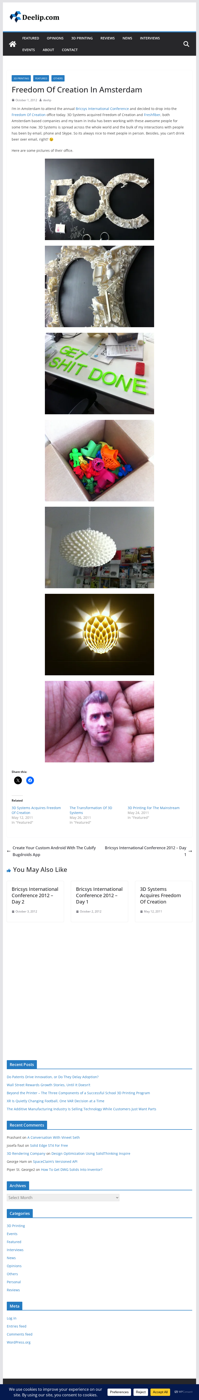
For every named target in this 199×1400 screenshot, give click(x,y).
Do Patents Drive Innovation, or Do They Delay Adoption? (53, 1077)
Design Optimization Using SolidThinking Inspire (90, 1153)
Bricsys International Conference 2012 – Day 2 (35, 895)
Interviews (150, 38)
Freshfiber (152, 114)
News (127, 38)
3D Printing (82, 38)
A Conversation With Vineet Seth (53, 1137)
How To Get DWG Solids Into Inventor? (71, 1169)
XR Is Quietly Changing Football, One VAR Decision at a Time (55, 1101)
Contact (70, 49)
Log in (12, 1318)
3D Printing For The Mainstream (154, 807)
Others (58, 78)
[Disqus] (99, 983)
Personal (14, 1282)
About (48, 49)
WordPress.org (19, 1342)
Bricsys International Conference (102, 108)
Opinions (55, 38)
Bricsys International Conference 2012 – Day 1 (145, 851)
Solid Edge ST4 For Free (49, 1145)
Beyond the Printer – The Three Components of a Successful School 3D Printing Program (78, 1093)
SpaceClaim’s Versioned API (55, 1161)
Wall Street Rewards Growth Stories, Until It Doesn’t (48, 1085)
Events (28, 49)
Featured (30, 38)
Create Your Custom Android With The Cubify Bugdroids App (54, 851)
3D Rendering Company (26, 1153)
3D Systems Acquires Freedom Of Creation (160, 895)
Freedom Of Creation (29, 114)
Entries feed (16, 1326)
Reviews (107, 38)
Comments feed (20, 1334)
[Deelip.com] (12, 44)
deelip (47, 100)
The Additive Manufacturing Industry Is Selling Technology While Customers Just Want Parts (81, 1109)
